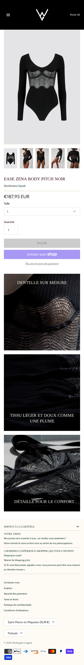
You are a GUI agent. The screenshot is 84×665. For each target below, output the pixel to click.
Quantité (9, 222)
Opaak (22, 186)
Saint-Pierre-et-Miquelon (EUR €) (29, 622)
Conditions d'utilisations (16, 610)
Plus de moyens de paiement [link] (42, 263)
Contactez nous (12, 582)
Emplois (8, 588)
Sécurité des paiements (15, 593)
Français (13, 633)
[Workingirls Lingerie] (42, 15)
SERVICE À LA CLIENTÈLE (19, 526)
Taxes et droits (11, 599)
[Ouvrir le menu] (8, 15)
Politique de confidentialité (17, 605)
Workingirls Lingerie (22, 642)
